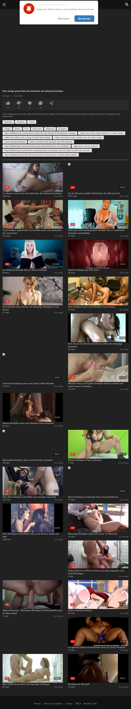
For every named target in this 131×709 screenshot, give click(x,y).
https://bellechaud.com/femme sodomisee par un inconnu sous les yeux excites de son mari (47, 150)
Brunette (8, 122)
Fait (26, 129)
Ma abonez (84, 18)
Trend (31, 122)
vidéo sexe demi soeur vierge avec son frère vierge (78, 137)
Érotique (62, 129)
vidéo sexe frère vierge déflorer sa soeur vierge (101, 133)
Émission (37, 129)
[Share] (51, 103)
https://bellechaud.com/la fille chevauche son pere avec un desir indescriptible (40, 155)
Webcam (50, 129)
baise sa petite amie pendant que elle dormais (51, 142)
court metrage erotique (14, 142)
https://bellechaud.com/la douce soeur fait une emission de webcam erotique (39, 133)
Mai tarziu (63, 18)
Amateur (21, 122)
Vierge (7, 129)
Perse (17, 129)
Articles (37, 703)
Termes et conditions (53, 703)
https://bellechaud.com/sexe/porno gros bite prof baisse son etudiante (36, 146)
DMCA (78, 703)
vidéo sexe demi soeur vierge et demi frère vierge (27, 137)
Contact (69, 703)
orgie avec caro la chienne (85, 146)
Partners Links (90, 703)
